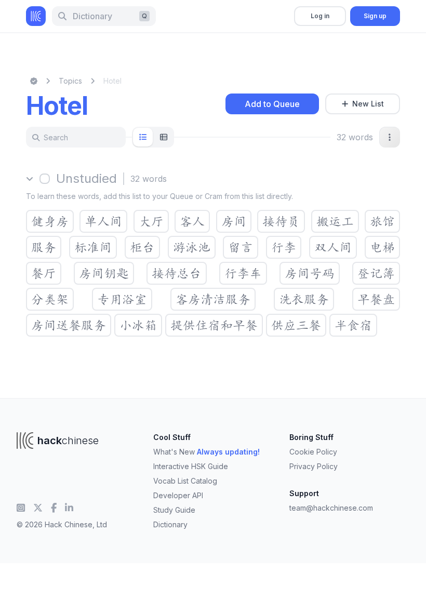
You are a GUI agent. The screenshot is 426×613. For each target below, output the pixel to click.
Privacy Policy (313, 466)
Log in (320, 16)
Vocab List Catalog (185, 480)
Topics (70, 80)
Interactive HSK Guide (190, 466)
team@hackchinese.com (331, 507)
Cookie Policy (313, 451)
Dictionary (170, 524)
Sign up (375, 16)
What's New (206, 451)
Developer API (178, 495)
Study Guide (174, 509)
